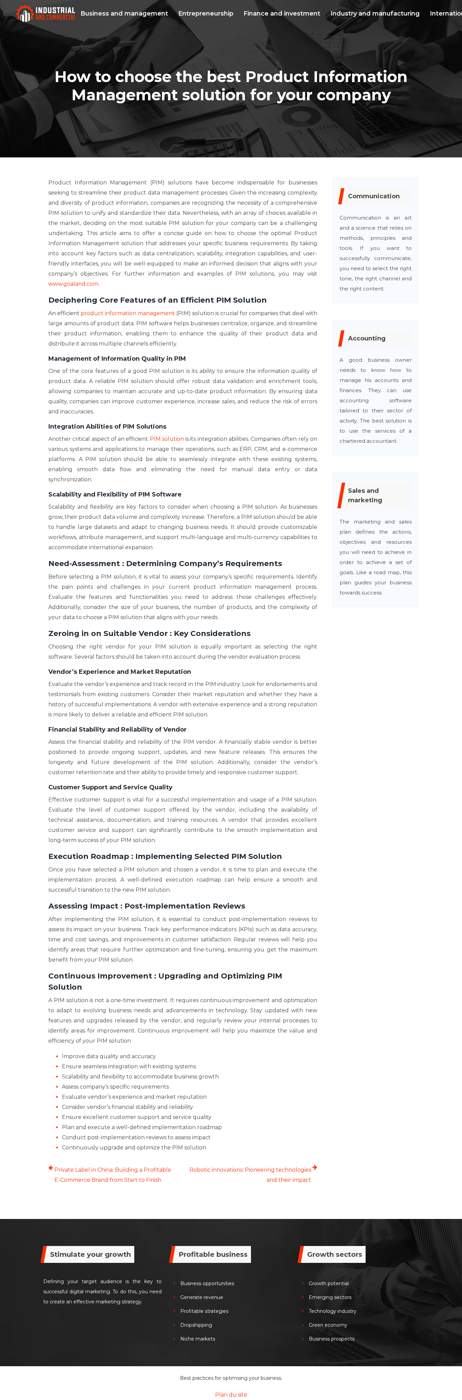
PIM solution (166, 439)
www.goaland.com (73, 284)
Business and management (124, 13)
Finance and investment (282, 13)
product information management (128, 313)
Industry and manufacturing (375, 13)
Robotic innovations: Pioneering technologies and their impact (250, 1175)
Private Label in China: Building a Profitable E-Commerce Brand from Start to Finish (112, 1175)
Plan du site (231, 1395)
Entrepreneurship (205, 13)
